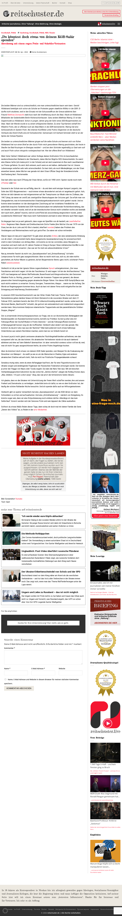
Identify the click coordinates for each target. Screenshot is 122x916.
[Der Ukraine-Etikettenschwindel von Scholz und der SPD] (43, 577)
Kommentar (9, 648)
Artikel (54, 236)
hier (14, 183)
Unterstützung (28, 3)
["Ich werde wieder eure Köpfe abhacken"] (43, 521)
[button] (118, 24)
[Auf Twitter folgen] (107, 3)
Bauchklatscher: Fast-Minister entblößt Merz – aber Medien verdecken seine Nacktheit (103, 137)
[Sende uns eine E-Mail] (110, 3)
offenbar (5, 183)
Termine (37, 909)
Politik (13, 33)
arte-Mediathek (40, 410)
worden (51, 227)
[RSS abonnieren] (114, 3)
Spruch (52, 268)
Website (62, 668)
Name (7, 668)
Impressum (95, 909)
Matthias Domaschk (16, 115)
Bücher (54, 3)
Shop (70, 3)
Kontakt (62, 3)
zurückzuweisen (13, 263)
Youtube (18, 499)
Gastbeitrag (24, 33)
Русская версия (83, 909)
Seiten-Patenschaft (42, 3)
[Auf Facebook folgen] (103, 3)
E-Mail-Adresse (38, 668)
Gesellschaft (5, 33)
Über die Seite (15, 3)
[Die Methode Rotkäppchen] (43, 538)
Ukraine (52, 33)
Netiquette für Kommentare (66, 909)
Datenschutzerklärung (108, 909)
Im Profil (5, 3)
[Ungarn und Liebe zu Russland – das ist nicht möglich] (43, 597)
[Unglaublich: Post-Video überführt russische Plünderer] (43, 557)
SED (46, 33)
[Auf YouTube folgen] (118, 3)
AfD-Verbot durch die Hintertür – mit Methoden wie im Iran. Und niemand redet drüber (105, 186)
